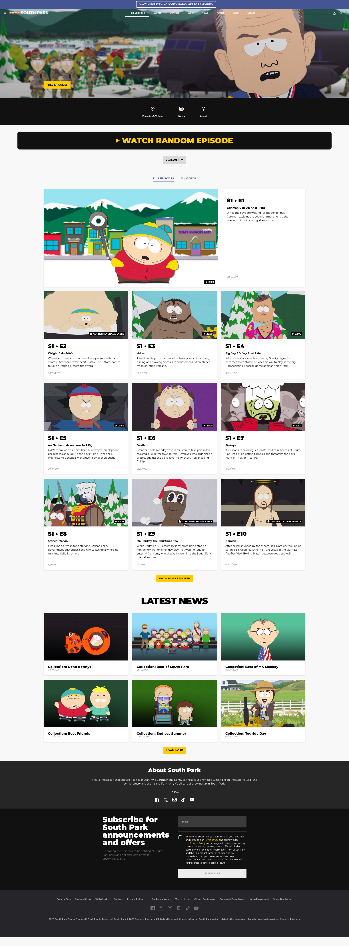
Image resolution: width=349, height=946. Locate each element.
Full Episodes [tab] (163, 178)
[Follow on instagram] (174, 800)
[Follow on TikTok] (183, 800)
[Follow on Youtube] (192, 800)
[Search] (341, 12)
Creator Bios (64, 899)
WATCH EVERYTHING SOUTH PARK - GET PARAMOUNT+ (176, 4)
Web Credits (102, 899)
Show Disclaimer (282, 899)
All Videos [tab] (188, 178)
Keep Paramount (259, 899)
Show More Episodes (174, 578)
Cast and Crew (83, 899)
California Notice (161, 899)
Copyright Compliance (232, 899)
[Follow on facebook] (157, 800)
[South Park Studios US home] (29, 13)
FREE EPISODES (57, 84)
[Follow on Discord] (178, 908)
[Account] (334, 13)
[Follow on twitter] (166, 800)
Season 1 (172, 159)
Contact (118, 899)
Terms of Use (211, 840)
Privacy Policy (197, 843)
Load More (174, 750)
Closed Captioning (204, 899)
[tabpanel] (174, 382)
